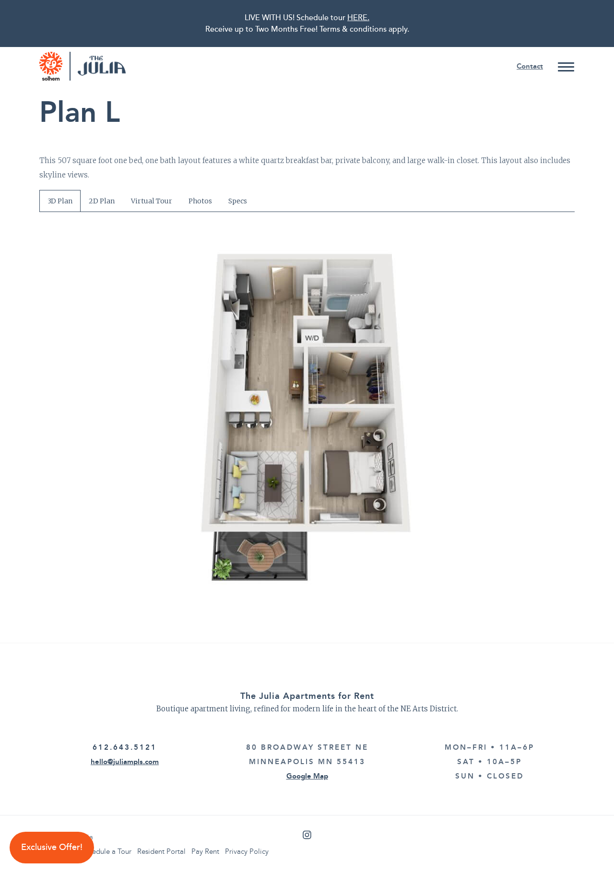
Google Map (307, 776)
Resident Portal (161, 851)
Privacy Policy (247, 851)
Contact (530, 66)
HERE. (358, 18)
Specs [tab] (237, 201)
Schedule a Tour (106, 851)
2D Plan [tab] (102, 201)
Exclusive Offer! (52, 847)
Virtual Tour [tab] (151, 201)
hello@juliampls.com (125, 761)
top (587, 846)
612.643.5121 (125, 747)
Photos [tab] (200, 201)
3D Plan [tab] (59, 201)
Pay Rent (205, 851)
